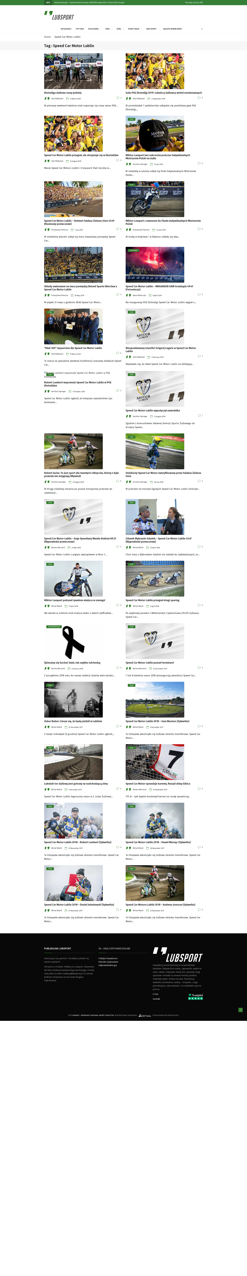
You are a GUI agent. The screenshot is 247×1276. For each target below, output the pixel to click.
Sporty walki (133, 29)
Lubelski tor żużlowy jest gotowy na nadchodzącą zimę (76, 783)
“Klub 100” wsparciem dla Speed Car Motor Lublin (73, 348)
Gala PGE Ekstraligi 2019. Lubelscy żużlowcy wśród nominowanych (164, 92)
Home (47, 36)
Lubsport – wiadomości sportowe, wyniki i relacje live (93, 1015)
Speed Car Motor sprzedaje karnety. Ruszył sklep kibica (158, 783)
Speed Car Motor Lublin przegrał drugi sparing (152, 600)
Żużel (119, 29)
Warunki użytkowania (108, 961)
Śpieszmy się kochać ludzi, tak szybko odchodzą (72, 662)
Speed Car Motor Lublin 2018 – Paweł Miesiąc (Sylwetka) (158, 842)
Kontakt (156, 998)
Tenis (107, 29)
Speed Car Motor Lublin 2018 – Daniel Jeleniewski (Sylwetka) (79, 904)
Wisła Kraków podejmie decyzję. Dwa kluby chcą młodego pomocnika (92, 3)
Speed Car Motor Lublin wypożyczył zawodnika (153, 410)
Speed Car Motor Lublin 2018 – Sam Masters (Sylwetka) (157, 721)
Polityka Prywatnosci (108, 958)
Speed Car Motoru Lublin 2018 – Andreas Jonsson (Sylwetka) (160, 904)
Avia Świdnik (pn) (54, 627)
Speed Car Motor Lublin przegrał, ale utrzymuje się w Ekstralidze (81, 155)
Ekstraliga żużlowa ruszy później (62, 92)
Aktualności (58, 3)
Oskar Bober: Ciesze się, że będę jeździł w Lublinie (73, 721)
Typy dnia (80, 29)
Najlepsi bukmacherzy (172, 29)
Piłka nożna (93, 29)
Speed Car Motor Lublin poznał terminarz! (150, 662)
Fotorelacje (133, 250)
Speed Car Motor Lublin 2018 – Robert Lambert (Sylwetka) (77, 842)
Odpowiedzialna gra (107, 965)
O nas (155, 994)
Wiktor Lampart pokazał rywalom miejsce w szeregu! (74, 600)
